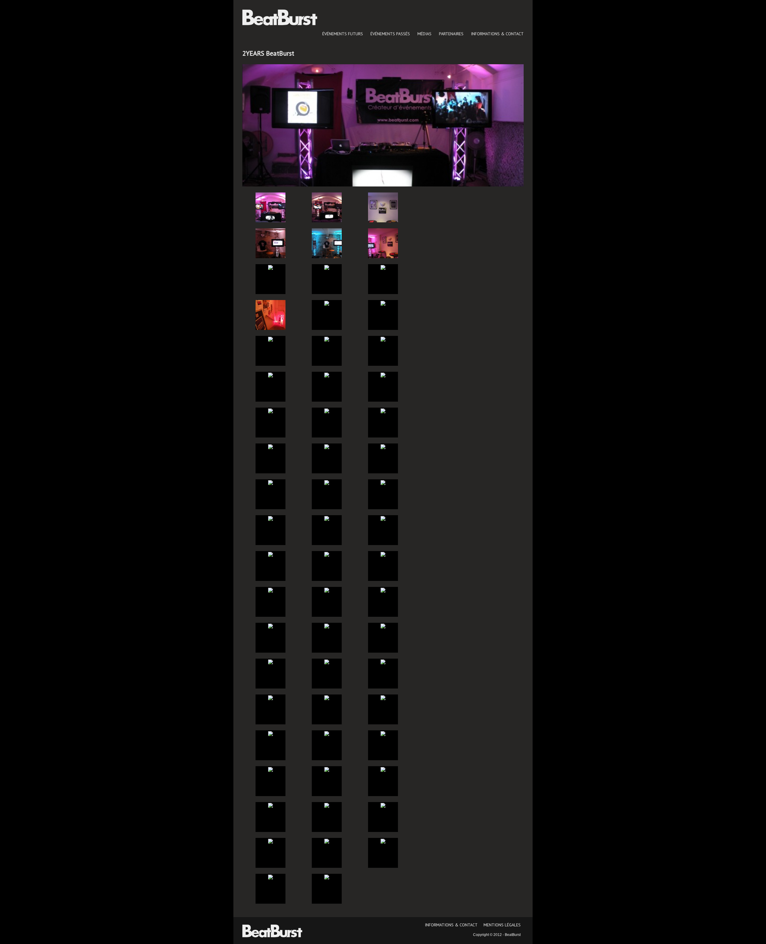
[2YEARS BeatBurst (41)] (326, 662)
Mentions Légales (502, 925)
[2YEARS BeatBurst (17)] (326, 375)
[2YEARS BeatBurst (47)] (326, 733)
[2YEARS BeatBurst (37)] (270, 626)
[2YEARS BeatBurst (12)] (383, 303)
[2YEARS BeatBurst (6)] (383, 243)
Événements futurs (342, 33)
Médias (424, 33)
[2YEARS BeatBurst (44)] (326, 697)
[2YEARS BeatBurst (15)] (383, 339)
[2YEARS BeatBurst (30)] (383, 518)
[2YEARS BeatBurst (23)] (326, 446)
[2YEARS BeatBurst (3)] (383, 207)
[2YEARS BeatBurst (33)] (383, 554)
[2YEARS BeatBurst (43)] (270, 697)
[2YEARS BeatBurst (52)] (270, 805)
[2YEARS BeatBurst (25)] (270, 482)
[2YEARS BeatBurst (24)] (383, 446)
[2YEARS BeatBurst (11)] (326, 303)
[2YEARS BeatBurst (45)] (383, 697)
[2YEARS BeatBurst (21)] (383, 410)
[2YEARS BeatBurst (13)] (270, 339)
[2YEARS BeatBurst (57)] (383, 841)
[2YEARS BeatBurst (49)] (270, 769)
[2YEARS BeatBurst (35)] (326, 590)
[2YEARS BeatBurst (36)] (383, 590)
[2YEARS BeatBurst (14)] (326, 339)
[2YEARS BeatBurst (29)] (326, 518)
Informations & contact (497, 33)
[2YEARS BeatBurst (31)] (270, 554)
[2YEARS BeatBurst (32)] (326, 554)
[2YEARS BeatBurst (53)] (326, 805)
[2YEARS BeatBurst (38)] (326, 626)
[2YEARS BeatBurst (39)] (383, 626)
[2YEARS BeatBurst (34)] (270, 590)
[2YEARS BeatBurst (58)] (270, 877)
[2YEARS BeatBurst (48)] (383, 733)
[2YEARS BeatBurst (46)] (270, 733)
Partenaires (451, 33)
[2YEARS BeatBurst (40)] (270, 662)
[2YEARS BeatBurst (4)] (270, 243)
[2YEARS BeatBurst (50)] (326, 769)
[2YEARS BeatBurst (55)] (270, 841)
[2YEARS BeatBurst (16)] (270, 375)
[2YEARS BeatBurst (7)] (270, 267)
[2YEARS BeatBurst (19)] (270, 410)
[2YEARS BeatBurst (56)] (326, 841)
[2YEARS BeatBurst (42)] (383, 662)
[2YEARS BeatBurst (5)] (327, 243)
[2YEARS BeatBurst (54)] (383, 805)
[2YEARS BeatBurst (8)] (326, 267)
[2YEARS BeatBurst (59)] (326, 877)
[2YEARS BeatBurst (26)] (326, 482)
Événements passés (390, 33)
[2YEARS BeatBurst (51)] (383, 769)
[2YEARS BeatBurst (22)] (270, 446)
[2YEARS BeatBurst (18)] (383, 375)
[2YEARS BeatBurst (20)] (326, 410)
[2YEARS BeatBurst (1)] (270, 207)
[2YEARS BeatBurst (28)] (270, 518)
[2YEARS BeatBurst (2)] (327, 207)
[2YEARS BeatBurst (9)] (383, 267)
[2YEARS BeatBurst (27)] (383, 482)
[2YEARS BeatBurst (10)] (270, 315)
